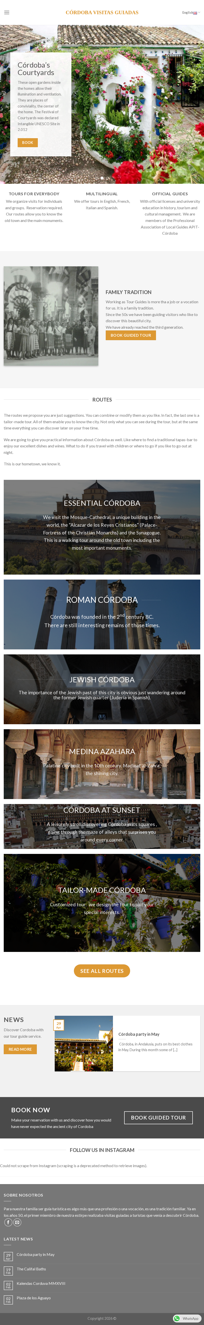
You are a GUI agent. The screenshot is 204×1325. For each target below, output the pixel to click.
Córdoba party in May (35, 1254)
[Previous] (10, 104)
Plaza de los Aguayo (34, 1297)
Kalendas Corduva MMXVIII (41, 1283)
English (187, 12)
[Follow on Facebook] (8, 1222)
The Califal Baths (31, 1268)
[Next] (193, 104)
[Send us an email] (17, 1222)
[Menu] (7, 12)
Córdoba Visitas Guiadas (102, 12)
